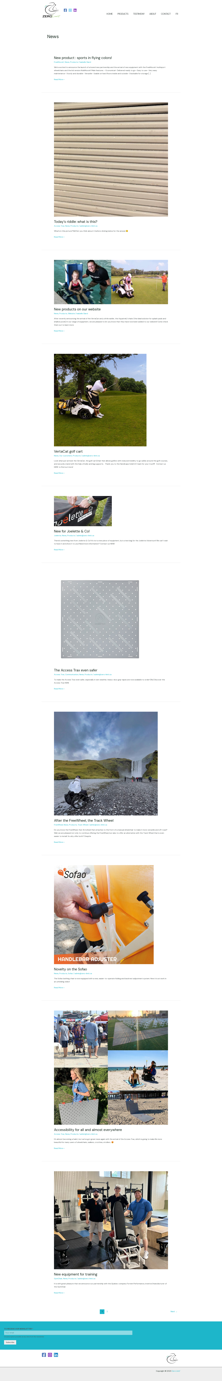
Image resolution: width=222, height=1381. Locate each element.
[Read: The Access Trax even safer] (100, 618)
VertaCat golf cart (68, 451)
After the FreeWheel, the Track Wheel (84, 820)
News (67, 62)
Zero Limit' (176, 1371)
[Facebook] (65, 10)
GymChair (58, 1278)
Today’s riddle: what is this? (75, 221)
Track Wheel (83, 825)
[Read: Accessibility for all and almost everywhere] (111, 1067)
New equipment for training (75, 1274)
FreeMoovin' (59, 62)
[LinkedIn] (75, 10)
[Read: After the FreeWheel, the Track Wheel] (106, 763)
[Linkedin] (56, 1355)
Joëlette (57, 535)
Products (74, 62)
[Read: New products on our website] (111, 282)
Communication (72, 674)
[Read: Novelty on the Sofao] (104, 914)
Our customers (65, 455)
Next (174, 1311)
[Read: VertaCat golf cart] (100, 400)
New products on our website (77, 309)
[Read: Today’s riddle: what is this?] (111, 159)
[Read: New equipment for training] (111, 1220)
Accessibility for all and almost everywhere (88, 1130)
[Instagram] (70, 10)
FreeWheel (58, 825)
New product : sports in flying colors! (83, 58)
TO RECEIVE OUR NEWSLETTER (18, 1329)
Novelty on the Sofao (70, 969)
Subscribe (10, 1342)
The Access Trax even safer (75, 670)
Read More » (59, 79)
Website (71, 313)
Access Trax (59, 226)
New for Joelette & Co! (72, 531)
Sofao (70, 973)
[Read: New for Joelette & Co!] (83, 511)
